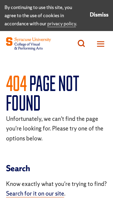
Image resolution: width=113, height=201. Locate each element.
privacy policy (61, 23)
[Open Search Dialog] (81, 44)
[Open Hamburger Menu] (99, 44)
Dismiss (99, 14)
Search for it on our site (35, 193)
